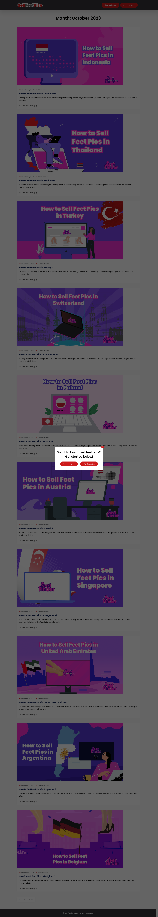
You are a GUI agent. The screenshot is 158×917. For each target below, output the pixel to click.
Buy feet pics (89, 464)
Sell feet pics (68, 464)
